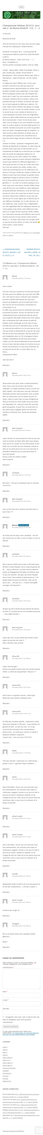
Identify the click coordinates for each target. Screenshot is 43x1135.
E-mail (6, 1000)
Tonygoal (15, 924)
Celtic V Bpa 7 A (8, 1063)
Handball (6, 1071)
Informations (7, 1073)
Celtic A (5, 1047)
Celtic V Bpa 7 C (8, 1065)
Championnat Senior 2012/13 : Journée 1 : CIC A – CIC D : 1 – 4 (12, 252)
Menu (21, 7)
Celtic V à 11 (27, 233)
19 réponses (7, 33)
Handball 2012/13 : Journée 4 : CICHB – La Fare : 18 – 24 (32, 252)
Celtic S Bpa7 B (7, 1058)
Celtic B (5, 1050)
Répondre (6, 365)
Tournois (5, 1076)
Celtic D (5, 1055)
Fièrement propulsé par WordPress (13, 1131)
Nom (5, 991)
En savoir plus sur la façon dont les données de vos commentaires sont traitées (21, 1033)
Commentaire (8, 967)
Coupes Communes (9, 1068)
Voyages (5, 1079)
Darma (11, 235)
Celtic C (5, 1052)
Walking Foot (7, 1081)
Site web (6, 1009)
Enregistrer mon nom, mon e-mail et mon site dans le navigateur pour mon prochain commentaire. (21, 1019)
